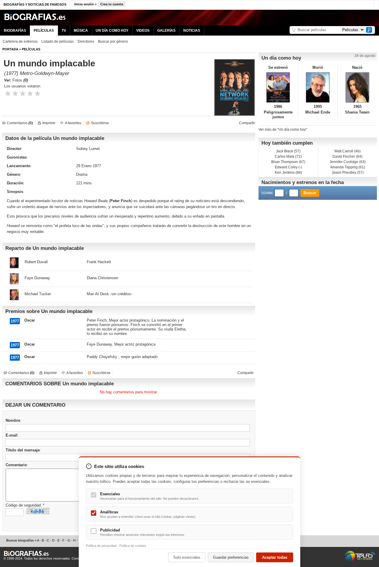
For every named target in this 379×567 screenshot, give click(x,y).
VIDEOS (143, 30)
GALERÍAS (166, 30)
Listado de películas (57, 41)
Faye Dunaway (37, 278)
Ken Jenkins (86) (288, 172)
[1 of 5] (8, 93)
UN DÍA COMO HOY (112, 30)
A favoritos (73, 123)
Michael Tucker (38, 294)
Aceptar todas (274, 557)
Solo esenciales (186, 557)
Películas (31, 49)
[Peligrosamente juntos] (278, 87)
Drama (81, 174)
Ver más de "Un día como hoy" (282, 129)
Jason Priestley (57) (348, 172)
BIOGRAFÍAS (15, 30)
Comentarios (20, 123)
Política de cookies (132, 545)
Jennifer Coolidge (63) (348, 162)
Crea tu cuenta (111, 4)
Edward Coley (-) (288, 167)
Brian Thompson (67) (288, 162)
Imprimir (48, 123)
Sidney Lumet (88, 148)
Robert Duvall (36, 262)
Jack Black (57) (288, 151)
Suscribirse (100, 123)
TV (64, 30)
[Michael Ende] (318, 87)
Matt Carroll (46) (348, 151)
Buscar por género (113, 41)
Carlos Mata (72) (288, 156)
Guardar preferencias (231, 557)
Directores (86, 41)
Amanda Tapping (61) (347, 167)
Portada (10, 49)
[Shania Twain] (357, 87)
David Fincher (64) (347, 156)
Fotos (20, 80)
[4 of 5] (30, 93)
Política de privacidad (101, 545)
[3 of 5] (22, 93)
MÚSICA (81, 30)
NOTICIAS (191, 30)
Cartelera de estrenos (20, 41)
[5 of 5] (37, 93)
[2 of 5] (15, 93)
